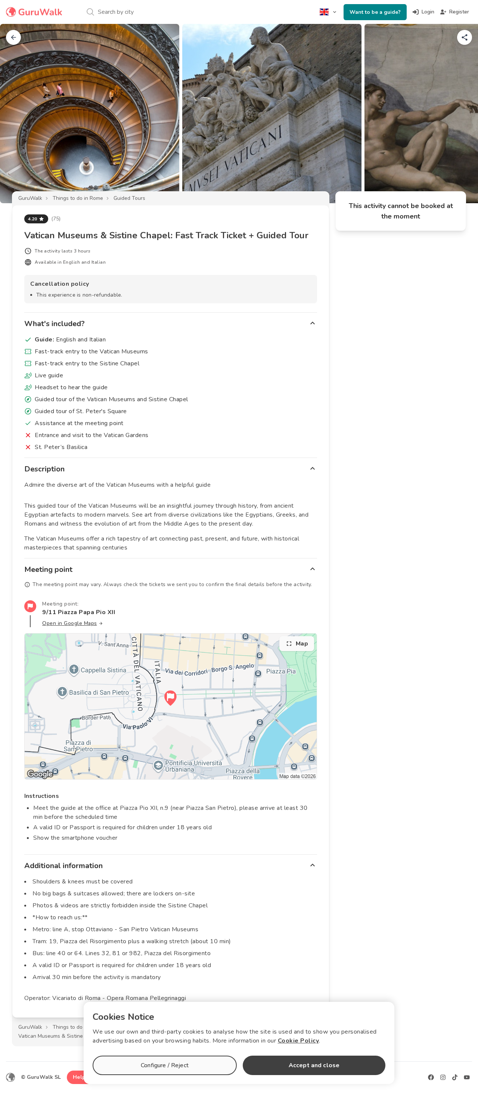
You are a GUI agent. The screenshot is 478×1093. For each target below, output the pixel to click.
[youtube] (467, 1077)
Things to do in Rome (78, 198)
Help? (80, 1077)
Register (459, 11)
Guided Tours (129, 198)
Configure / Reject (165, 1065)
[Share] (464, 37)
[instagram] (443, 1077)
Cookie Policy (298, 1041)
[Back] (13, 37)
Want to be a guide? (375, 12)
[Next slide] (460, 114)
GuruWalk (30, 198)
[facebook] (431, 1077)
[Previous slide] (18, 114)
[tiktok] (455, 1077)
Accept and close (314, 1065)
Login (428, 11)
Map (302, 644)
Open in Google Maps (69, 623)
